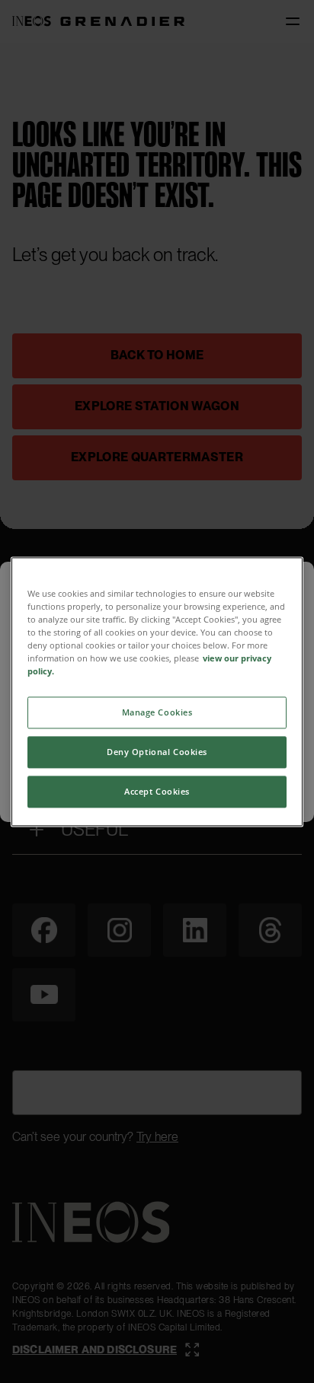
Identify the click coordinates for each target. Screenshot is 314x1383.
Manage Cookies (157, 712)
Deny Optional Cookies (157, 751)
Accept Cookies (157, 791)
